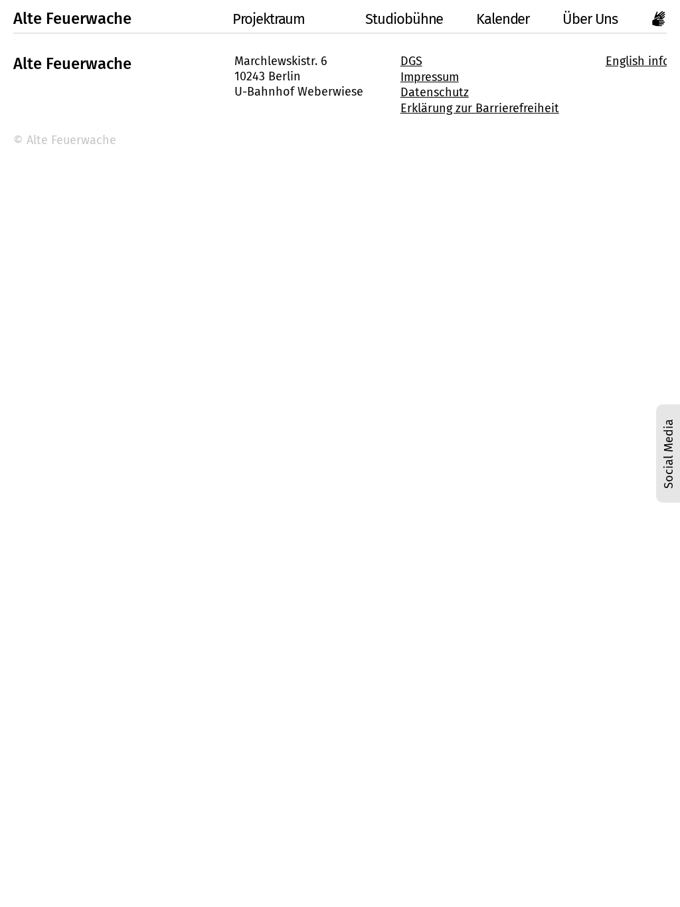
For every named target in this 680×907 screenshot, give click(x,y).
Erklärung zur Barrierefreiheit (479, 108)
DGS (411, 61)
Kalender (502, 19)
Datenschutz (434, 92)
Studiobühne (404, 19)
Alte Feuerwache (72, 18)
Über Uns (590, 19)
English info (638, 61)
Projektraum (268, 19)
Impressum (429, 77)
